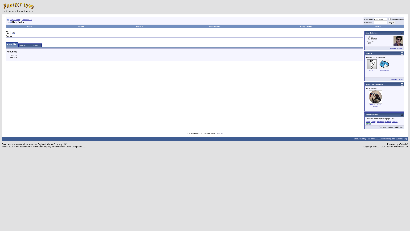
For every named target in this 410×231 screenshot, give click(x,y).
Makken (388, 122)
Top (405, 139)
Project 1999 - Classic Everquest (381, 139)
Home (29, 26)
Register (139, 26)
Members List (27, 20)
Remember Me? (397, 20)
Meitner (395, 122)
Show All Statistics (396, 48)
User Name (368, 19)
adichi (368, 122)
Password (368, 23)
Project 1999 (15, 20)
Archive (399, 139)
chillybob (380, 122)
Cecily (373, 122)
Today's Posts (306, 26)
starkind (372, 70)
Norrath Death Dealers (375, 105)
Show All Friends (397, 79)
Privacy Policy (360, 139)
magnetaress (384, 70)
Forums (81, 26)
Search (378, 26)
